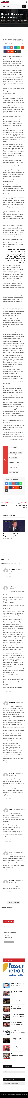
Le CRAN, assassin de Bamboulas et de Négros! (21, 505)
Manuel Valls (11, 462)
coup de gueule (12, 449)
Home (3, 20)
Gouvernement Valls (13, 457)
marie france (12, 569)
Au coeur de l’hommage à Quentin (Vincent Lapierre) (17, 1008)
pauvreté (16, 465)
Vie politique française (13, 472)
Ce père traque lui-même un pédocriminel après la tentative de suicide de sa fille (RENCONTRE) (17, 1015)
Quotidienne (8, 935)
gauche (20, 452)
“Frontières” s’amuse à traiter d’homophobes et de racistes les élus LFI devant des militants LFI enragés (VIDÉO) (17, 1039)
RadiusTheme (14, 1096)
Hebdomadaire (8, 937)
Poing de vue (9, 20)
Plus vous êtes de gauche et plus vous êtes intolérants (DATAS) (17, 1031)
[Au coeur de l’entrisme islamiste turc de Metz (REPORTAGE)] (6, 1056)
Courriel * (6, 926)
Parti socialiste (19, 462)
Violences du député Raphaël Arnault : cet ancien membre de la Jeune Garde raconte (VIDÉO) (17, 1023)
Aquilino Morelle (12, 447)
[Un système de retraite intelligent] (13, 969)
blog (23, 439)
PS (17, 467)
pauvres (10, 465)
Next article (23, 502)
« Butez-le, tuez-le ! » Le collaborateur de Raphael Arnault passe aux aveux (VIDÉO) (17, 984)
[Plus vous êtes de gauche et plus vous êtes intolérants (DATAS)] (6, 1032)
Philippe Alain (12, 467)
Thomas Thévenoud (13, 470)
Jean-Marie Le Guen (13, 459)
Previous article (5, 502)
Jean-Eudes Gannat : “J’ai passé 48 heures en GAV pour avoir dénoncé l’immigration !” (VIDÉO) (17, 992)
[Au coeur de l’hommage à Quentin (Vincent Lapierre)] (6, 1009)
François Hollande (13, 452)
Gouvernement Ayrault (13, 454)
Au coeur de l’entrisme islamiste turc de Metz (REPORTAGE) (17, 1055)
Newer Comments (14, 902)
